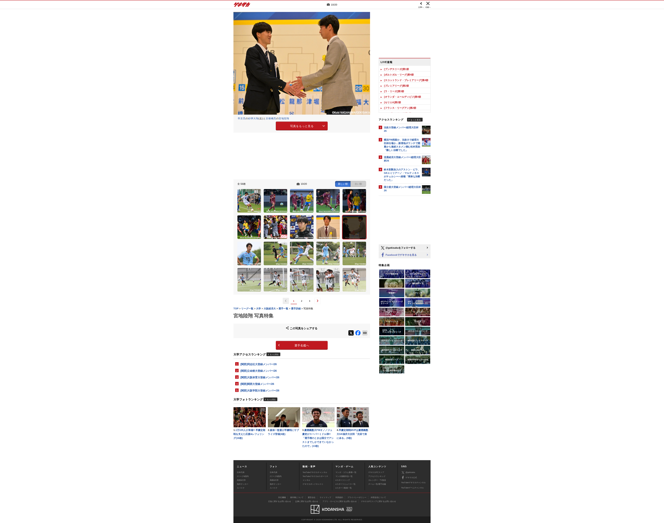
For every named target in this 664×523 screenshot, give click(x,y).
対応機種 (282, 497)
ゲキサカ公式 (411, 477)
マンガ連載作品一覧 (344, 476)
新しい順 (343, 183)
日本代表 (241, 472)
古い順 (358, 183)
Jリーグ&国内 (243, 476)
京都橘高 (271, 118)
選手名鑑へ (301, 345)
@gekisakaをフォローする (400, 247)
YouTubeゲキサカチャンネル (315, 472)
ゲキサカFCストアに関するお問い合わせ (378, 501)
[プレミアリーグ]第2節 (396, 85)
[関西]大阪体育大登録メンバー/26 (259, 377)
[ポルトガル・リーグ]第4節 (399, 74)
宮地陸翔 (284, 118)
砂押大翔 (253, 118)
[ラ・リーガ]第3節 (394, 91)
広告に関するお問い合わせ (279, 501)
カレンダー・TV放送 (377, 480)
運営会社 (311, 497)
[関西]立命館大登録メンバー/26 (258, 370)
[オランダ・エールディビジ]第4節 (402, 96)
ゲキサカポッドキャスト (313, 484)
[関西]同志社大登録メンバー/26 (258, 364)
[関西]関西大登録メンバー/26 (257, 383)
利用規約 (339, 497)
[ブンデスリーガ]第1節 (396, 69)
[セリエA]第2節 (392, 102)
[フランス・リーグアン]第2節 (400, 107)
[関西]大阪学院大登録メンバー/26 (259, 390)
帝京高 (242, 118)
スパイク (241, 488)
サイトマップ (325, 497)
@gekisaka (410, 472)
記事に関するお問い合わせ (306, 501)
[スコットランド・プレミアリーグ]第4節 (406, 80)
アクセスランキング (376, 476)
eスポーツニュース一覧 (345, 484)
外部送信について (378, 497)
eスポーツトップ (342, 480)
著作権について (296, 497)
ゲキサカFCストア (376, 472)
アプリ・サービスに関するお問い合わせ (339, 501)
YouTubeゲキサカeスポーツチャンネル (315, 478)
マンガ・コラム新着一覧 (345, 472)
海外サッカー (242, 484)
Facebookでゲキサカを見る (401, 254)
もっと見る (274, 354)
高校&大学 (241, 480)
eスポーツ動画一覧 (343, 488)
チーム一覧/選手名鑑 (377, 484)
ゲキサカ (242, 5)
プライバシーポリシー (356, 497)
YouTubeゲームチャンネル (412, 488)
